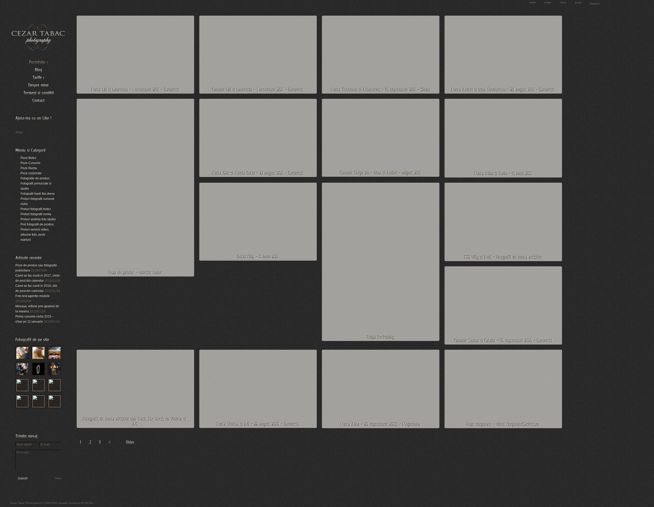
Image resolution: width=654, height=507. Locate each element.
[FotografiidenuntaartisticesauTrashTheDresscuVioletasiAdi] (135, 421)
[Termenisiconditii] (38, 92)
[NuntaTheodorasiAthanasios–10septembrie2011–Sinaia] (380, 89)
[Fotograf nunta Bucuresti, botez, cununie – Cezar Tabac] (38, 49)
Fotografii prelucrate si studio (35, 186)
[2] (90, 443)
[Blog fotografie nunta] (38, 69)
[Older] (131, 442)
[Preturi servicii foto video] (38, 76)
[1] (80, 443)
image (548, 2)
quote (578, 2)
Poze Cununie (30, 163)
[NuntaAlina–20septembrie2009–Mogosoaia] (381, 424)
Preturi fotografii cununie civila (37, 201)
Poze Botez (28, 158)
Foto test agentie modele (32, 296)
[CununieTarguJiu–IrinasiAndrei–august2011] (380, 172)
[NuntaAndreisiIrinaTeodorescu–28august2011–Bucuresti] (503, 89)
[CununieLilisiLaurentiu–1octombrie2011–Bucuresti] (258, 89)
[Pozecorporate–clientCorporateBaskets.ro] (503, 424)
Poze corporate (31, 173)
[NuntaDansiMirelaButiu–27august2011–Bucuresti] (258, 173)
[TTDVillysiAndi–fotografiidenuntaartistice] (503, 257)
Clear (58, 478)
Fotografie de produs (34, 178)
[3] (100, 443)
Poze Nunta (28, 168)
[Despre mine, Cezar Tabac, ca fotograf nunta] (38, 84)
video (563, 2)
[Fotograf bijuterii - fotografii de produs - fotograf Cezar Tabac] (38, 369)
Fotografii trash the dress (37, 193)
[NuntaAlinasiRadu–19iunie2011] (503, 173)
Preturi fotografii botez (35, 209)
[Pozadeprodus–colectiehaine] (135, 272)
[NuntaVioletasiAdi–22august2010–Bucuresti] (258, 424)
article (532, 2)
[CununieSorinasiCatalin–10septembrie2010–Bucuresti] (503, 340)
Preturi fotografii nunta (35, 214)
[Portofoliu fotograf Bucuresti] (38, 61)
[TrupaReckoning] (380, 337)
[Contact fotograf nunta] (38, 99)
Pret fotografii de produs (37, 224)
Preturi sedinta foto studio (38, 219)
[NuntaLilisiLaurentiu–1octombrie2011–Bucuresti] (135, 89)
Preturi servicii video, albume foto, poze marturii (34, 234)
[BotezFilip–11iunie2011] (258, 256)
